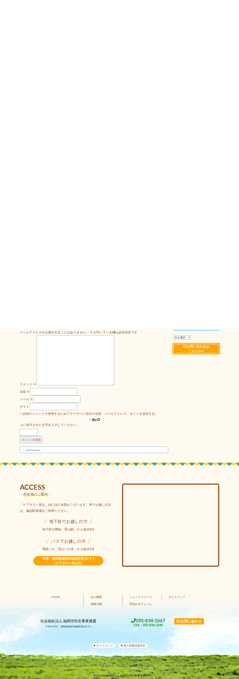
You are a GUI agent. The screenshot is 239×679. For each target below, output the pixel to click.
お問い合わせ (191, 621)
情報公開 (96, 603)
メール (26, 399)
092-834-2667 (149, 622)
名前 (25, 391)
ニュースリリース (140, 596)
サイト (24, 406)
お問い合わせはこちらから (198, 348)
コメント (28, 384)
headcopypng (33, 449)
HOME (55, 596)
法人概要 (96, 596)
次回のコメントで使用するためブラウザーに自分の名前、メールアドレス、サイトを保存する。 (90, 413)
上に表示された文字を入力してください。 (50, 425)
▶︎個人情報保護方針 (133, 645)
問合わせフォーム (140, 603)
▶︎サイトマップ (103, 645)
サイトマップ (176, 596)
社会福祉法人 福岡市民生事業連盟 (68, 621)
